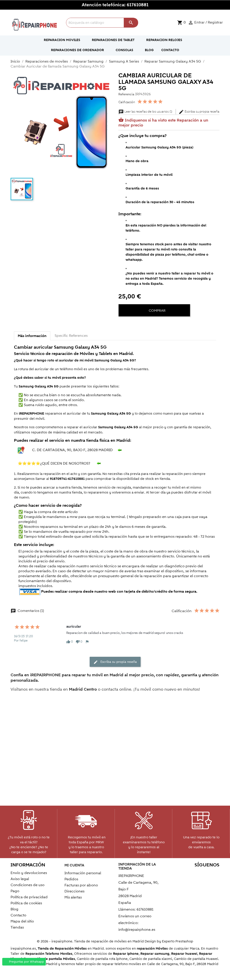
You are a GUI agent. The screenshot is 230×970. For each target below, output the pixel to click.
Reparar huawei (184, 953)
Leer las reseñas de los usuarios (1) (145, 111)
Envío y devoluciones (29, 872)
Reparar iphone (126, 953)
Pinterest (205, 873)
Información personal (82, 873)
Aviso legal (20, 878)
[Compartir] (123, 324)
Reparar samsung (154, 953)
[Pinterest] (139, 324)
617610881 (137, 5)
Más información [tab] (32, 335)
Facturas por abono (81, 885)
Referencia (126, 94)
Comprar (157, 310)
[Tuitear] (131, 324)
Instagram (215, 881)
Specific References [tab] (71, 335)
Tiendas (17, 927)
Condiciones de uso (27, 885)
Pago (15, 891)
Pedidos (71, 879)
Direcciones (74, 891)
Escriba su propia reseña (199, 111)
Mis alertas (73, 897)
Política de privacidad (29, 897)
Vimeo (215, 873)
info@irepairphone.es (136, 929)
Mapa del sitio (22, 921)
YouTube (195, 873)
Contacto (18, 915)
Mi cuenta (74, 865)
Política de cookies (26, 903)
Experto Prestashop (177, 941)
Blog (14, 909)
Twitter (186, 873)
